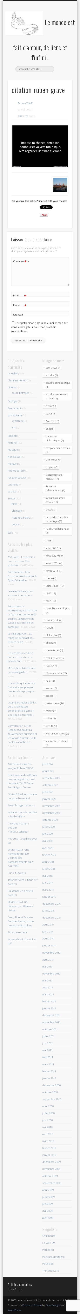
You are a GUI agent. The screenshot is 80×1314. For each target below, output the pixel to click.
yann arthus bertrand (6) (57, 743)
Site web (18, 314)
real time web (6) (54, 658)
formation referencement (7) (55, 488)
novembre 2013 (51, 952)
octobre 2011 (50, 1029)
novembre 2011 (51, 1022)
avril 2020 (47, 848)
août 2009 (48, 1190)
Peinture (13, 463)
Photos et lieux (16, 470)
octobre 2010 (50, 1092)
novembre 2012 (51, 973)
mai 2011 (47, 1050)
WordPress (14, 1310)
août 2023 (48, 771)
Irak (14, 427)
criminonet (18, 420)
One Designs (53, 1305)
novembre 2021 (51, 806)
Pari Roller (48, 1249)
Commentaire (20, 262)
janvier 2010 (49, 1155)
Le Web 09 (48, 1243)
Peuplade (48, 1263)
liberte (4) (51, 578)
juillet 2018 (48, 869)
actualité (13, 373)
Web (10, 532)
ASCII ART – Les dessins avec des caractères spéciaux (21, 561)
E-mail (20, 306)
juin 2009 (47, 1204)
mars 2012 (48, 994)
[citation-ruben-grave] (40, 146)
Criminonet (48, 1236)
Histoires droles (21, 517)
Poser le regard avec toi (21, 805)
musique (13, 449)
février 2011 (49, 1071)
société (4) (51, 695)
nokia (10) (51, 601)
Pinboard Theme (32, 1305)
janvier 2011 (49, 1078)
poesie (16, 524)
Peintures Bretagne (53, 1256)
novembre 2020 (51, 813)
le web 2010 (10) (54, 555)
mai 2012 (47, 980)
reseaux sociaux (17, 477)
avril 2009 (47, 1218)
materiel (12, 442)
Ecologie (12, 401)
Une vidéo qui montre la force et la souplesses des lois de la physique (22, 687)
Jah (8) (49, 540)
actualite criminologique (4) (58, 385)
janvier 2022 (49, 799)
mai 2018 (47, 875)
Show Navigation (63, 35)
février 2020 (49, 855)
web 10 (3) (51, 726)
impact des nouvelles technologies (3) (57, 519)
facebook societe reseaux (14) (54, 476)
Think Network (50, 1270)
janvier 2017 (49, 896)
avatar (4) (50, 413)
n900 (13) (51, 593)
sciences (13, 484)
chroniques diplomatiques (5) (55, 438)
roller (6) (50, 680)
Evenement (14, 408)
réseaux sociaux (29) (56, 673)
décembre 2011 (51, 1015)
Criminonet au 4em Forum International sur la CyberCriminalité (22, 576)
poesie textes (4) (54, 650)
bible (14, 504)
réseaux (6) (51, 665)
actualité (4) (52, 375)
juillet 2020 (48, 827)
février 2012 (49, 1001)
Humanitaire (15, 415)
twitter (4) (51, 711)
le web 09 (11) (53, 548)
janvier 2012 (49, 1008)
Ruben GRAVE (25, 103)
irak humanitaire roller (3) (57, 530)
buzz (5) (50, 428)
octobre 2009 (50, 1176)
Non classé (14, 456)
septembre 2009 (51, 1183)
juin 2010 (47, 1120)
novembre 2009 (51, 1169)
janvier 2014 (49, 945)
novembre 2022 (51, 778)
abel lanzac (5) (53, 367)
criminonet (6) (53, 459)
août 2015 (48, 924)
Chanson (17, 510)
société (12, 491)
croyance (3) (52, 467)
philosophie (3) (53, 635)
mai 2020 (47, 841)
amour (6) (51, 406)
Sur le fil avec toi (17, 873)
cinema (12, 387)
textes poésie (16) (55, 703)
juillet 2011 (48, 1036)
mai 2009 (47, 1211)
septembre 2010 (51, 1099)
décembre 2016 (51, 903)
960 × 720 (23, 116)
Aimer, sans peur (17, 932)
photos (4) (51, 642)
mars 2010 (48, 1141)
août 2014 (48, 938)
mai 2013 (47, 966)
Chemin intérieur (17, 380)
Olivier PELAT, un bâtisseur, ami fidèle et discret (21, 906)
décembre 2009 (51, 1162)
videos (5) (51, 718)
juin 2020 (47, 833)
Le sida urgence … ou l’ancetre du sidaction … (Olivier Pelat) (21, 638)
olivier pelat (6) (53, 620)
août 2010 (48, 1106)
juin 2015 (47, 931)
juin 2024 (47, 764)
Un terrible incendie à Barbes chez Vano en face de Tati (20, 657)
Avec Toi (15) (52, 421)
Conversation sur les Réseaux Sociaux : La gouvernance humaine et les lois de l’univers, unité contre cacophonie (22, 734)
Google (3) (51, 509)
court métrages (20, 393)
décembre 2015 (51, 917)
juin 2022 (47, 792)
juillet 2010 (48, 1113)
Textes (11, 498)
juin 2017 (47, 882)
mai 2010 (47, 1127)
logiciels (12, 435)
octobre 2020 (50, 820)
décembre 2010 (51, 1085)
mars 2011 (48, 1064)
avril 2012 (47, 987)
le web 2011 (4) (54, 563)
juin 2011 (47, 1043)
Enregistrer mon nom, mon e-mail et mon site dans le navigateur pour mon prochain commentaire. (39, 327)
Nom (20, 296)
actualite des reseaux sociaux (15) (57, 396)
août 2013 (48, 959)
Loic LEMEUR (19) (55, 586)
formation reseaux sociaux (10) (55, 500)
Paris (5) (50, 627)
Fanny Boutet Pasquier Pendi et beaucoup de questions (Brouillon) (21, 921)
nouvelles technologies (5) (57, 610)
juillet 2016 (48, 910)
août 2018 (48, 862)
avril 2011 (47, 1057)
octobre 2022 (50, 785)
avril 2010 (47, 1134)
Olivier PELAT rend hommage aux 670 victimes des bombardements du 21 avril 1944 (21, 858)
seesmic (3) (51, 688)
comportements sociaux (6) (58, 450)
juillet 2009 (48, 1197)
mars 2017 (48, 889)
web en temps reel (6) (57, 733)
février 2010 (49, 1148)
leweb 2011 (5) (53, 570)
